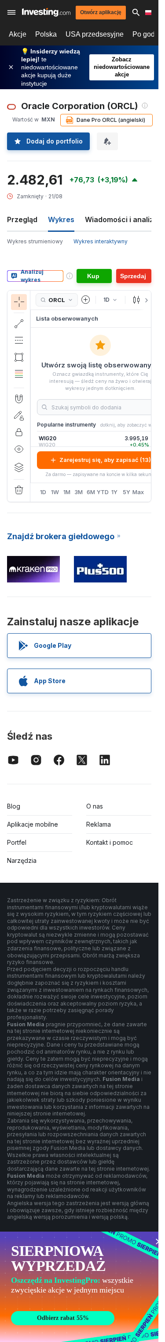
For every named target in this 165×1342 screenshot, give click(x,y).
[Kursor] (19, 302)
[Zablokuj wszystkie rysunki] (19, 432)
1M (66, 491)
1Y (114, 491)
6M (91, 491)
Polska (46, 34)
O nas (94, 806)
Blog (13, 806)
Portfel (16, 842)
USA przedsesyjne (95, 34)
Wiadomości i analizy (121, 219)
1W (55, 491)
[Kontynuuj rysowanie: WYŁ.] (19, 415)
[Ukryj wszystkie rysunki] (19, 449)
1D (43, 491)
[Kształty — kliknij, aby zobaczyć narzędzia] (19, 357)
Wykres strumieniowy (35, 241)
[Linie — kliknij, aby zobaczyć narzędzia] (19, 324)
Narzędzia (22, 860)
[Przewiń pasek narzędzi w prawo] (145, 300)
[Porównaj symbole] (85, 299)
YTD (102, 491)
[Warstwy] (19, 467)
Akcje (17, 34)
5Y (126, 491)
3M (78, 491)
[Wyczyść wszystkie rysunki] (19, 490)
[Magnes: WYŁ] (19, 399)
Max (138, 491)
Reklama (98, 824)
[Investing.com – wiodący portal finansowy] (46, 12)
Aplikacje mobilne (32, 824)
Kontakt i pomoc (109, 842)
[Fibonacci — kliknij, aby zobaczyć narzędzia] (19, 374)
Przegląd (22, 219)
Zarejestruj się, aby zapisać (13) (105, 459)
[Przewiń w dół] (18, 380)
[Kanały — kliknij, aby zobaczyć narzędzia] (19, 340)
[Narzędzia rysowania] (33, 396)
